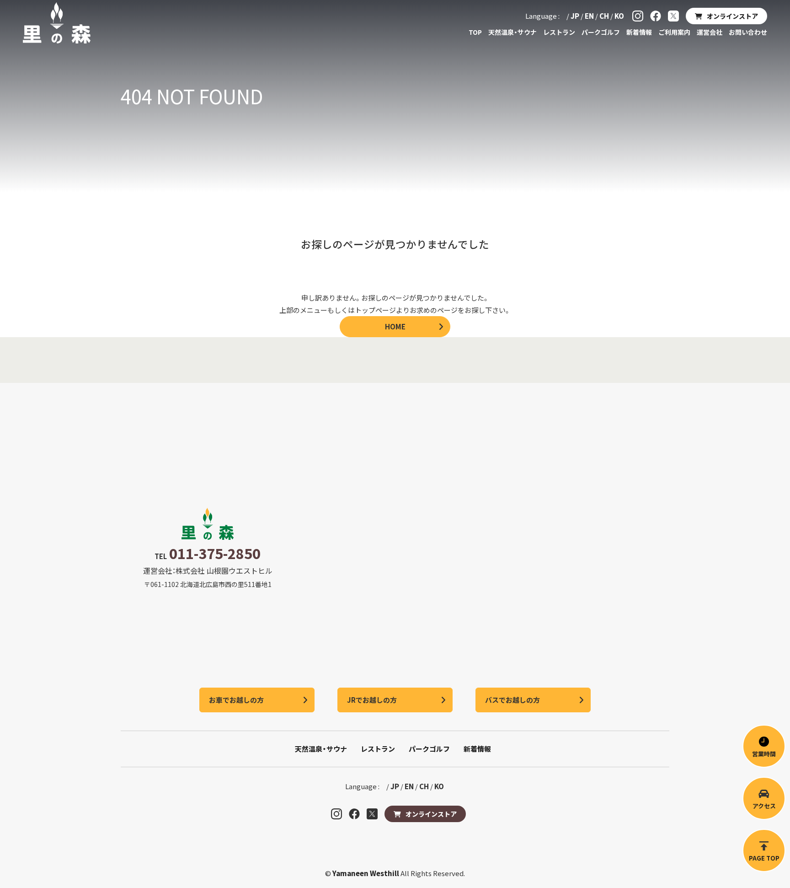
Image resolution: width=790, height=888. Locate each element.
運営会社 (709, 32)
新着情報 (639, 32)
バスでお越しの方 (512, 700)
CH (604, 16)
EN (589, 16)
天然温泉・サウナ (512, 32)
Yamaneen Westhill (366, 873)
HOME (395, 326)
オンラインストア (732, 16)
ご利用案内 (674, 32)
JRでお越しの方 (372, 700)
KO (619, 16)
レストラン (559, 32)
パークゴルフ (601, 32)
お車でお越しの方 (236, 700)
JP (575, 16)
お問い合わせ (748, 32)
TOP (475, 32)
